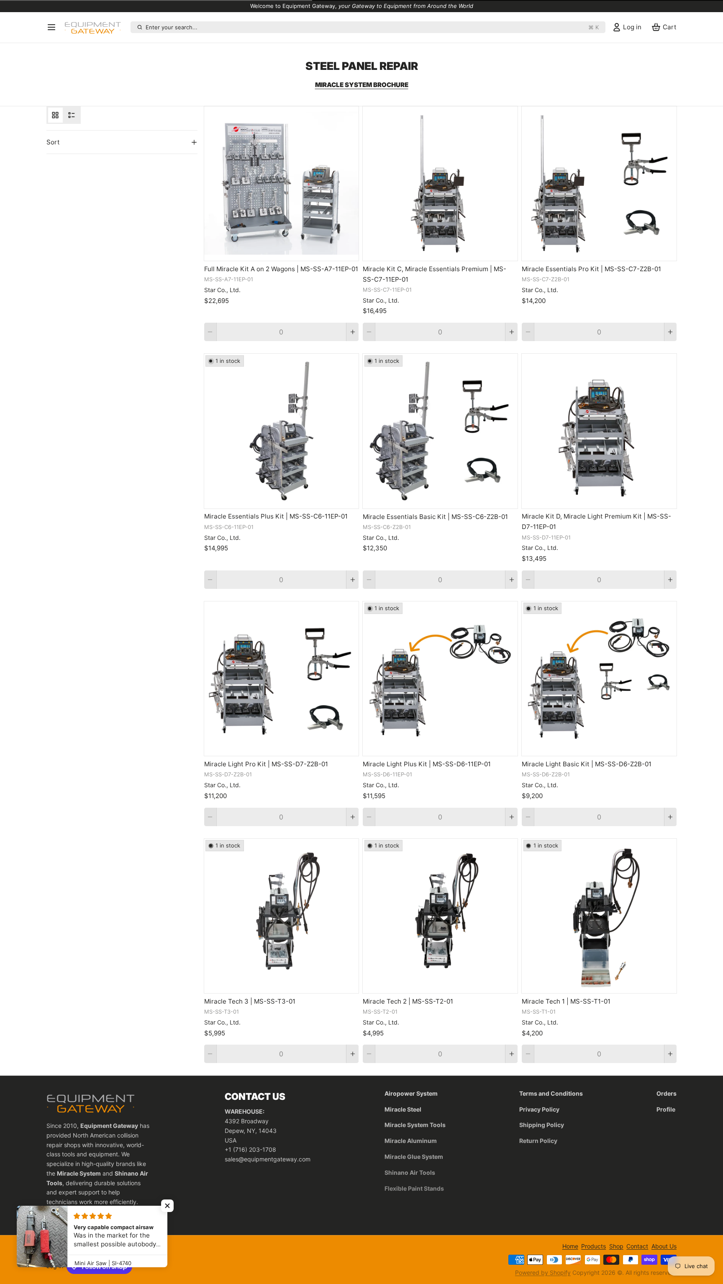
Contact (637, 1246)
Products (593, 1246)
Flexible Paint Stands (414, 1188)
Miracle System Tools (415, 1124)
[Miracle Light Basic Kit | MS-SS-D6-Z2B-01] (599, 678)
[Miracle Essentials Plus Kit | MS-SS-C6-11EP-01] (281, 431)
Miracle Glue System (414, 1156)
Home (570, 1246)
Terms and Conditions (551, 1093)
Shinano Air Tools (410, 1172)
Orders (666, 1093)
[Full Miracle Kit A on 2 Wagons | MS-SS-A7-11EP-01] (281, 183)
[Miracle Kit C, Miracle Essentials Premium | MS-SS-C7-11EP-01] (440, 183)
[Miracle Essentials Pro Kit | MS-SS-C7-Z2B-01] (599, 183)
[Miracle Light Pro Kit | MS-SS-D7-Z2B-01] (281, 678)
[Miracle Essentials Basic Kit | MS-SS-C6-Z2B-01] (440, 431)
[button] (167, 1205)
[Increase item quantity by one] (352, 332)
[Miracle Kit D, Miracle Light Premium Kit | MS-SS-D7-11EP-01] (599, 431)
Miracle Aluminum (411, 1140)
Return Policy (538, 1140)
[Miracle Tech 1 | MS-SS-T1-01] (599, 916)
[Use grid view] (55, 115)
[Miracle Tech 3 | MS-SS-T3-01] (281, 916)
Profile (665, 1109)
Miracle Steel (403, 1109)
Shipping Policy (541, 1124)
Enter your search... (372, 27)
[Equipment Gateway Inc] (95, 27)
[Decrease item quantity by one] (210, 332)
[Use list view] (71, 115)
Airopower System (411, 1093)
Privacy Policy (539, 1109)
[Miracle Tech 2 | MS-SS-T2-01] (440, 916)
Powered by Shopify (543, 1272)
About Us (664, 1246)
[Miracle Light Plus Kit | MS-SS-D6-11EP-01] (440, 678)
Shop (616, 1246)
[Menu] (54, 27)
